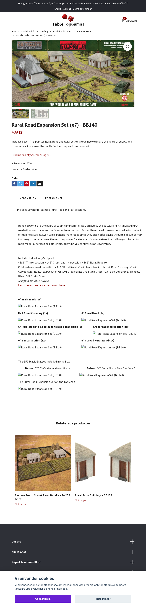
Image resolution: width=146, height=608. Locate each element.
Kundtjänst (19, 552)
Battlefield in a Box (62, 31)
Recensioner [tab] (54, 198)
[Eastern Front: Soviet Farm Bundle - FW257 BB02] (43, 463)
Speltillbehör (28, 31)
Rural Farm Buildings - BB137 (93, 495)
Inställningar (103, 598)
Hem (14, 31)
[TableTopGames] (68, 21)
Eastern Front (84, 31)
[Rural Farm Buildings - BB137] (103, 463)
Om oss (16, 541)
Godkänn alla (43, 598)
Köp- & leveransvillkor (26, 562)
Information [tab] (27, 198)
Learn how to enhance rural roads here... (42, 285)
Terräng (44, 31)
